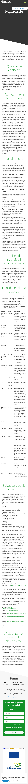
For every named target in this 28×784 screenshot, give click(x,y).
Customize (19, 780)
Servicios (21, 682)
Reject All (12, 780)
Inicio (5, 682)
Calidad (22, 684)
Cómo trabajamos (14, 684)
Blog (17, 686)
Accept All (5, 780)
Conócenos (14, 682)
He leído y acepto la (14, 728)
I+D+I (9, 682)
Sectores (5, 684)
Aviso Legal (6, 696)
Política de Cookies (14, 696)
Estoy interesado (20, 8)
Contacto (12, 686)
